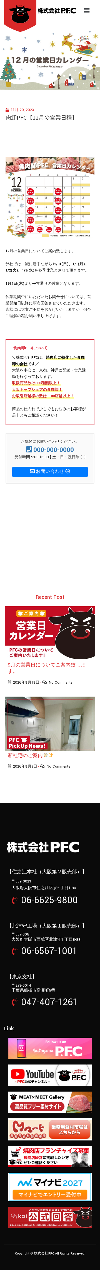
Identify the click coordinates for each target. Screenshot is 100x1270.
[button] (87, 11)
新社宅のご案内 (25, 755)
